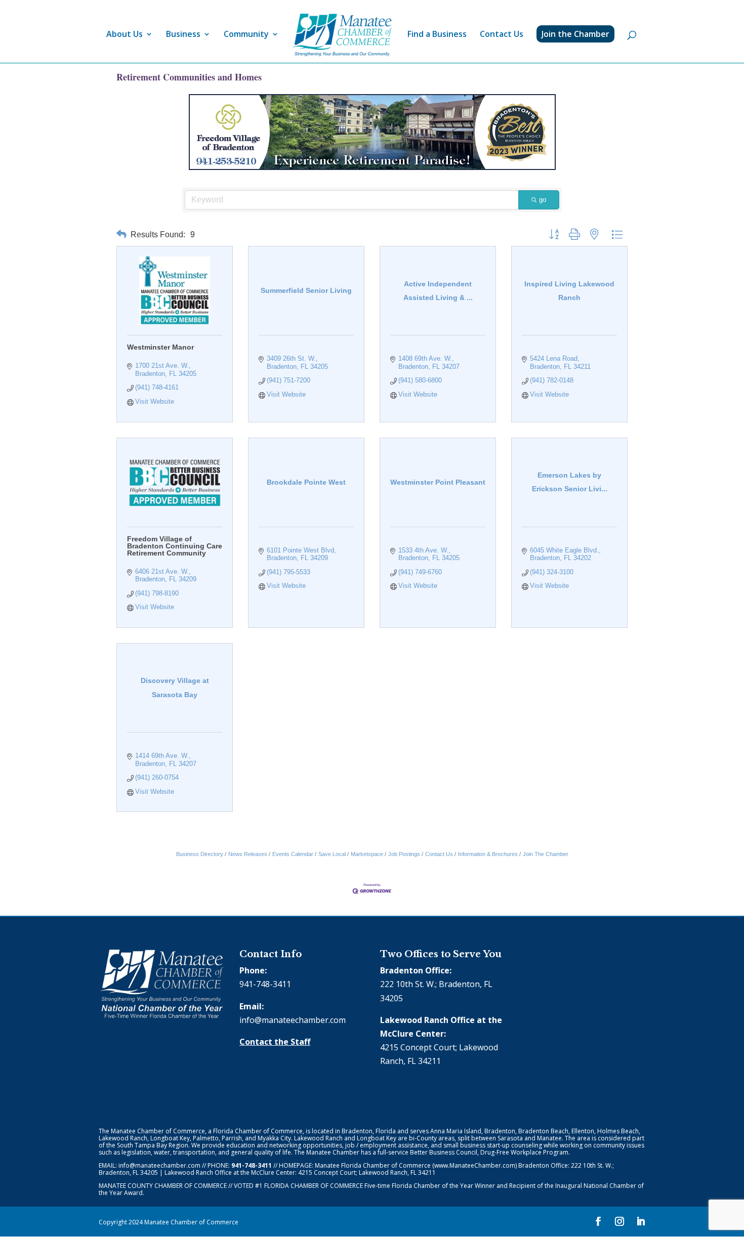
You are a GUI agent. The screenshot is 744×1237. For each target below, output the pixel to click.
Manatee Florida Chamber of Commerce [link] (373, 1165)
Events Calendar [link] (292, 854)
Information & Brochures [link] (488, 854)
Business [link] (183, 34)
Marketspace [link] (367, 854)
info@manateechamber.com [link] (292, 1020)
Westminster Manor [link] (160, 347)
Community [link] (246, 34)
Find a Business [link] (437, 34)
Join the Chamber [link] (575, 33)
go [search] (542, 199)
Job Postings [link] (404, 854)
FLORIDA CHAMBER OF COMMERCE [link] (313, 1185)
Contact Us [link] (501, 34)
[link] (342, 35)
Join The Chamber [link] (545, 854)
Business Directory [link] (199, 854)
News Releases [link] (247, 854)
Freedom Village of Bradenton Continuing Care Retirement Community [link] (174, 546)
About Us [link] (124, 34)
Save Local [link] (332, 854)
